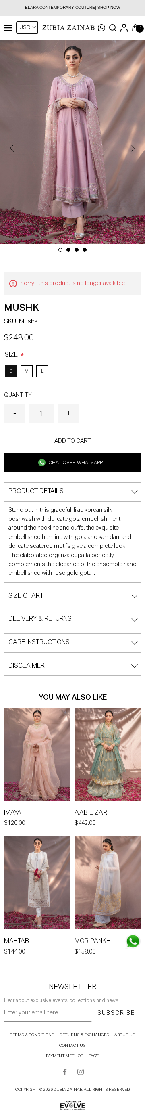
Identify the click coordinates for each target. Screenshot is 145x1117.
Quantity (18, 395)
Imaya (12, 813)
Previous (12, 148)
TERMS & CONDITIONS (32, 1035)
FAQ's (94, 1056)
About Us (124, 1035)
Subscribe (116, 1013)
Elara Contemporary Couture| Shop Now (72, 7)
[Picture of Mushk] (72, 142)
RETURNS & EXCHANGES (84, 1035)
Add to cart (72, 441)
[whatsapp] (133, 941)
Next (133, 148)
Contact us (72, 1046)
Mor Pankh (92, 941)
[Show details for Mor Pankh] (108, 884)
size (12, 355)
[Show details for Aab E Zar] (108, 756)
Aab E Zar (91, 813)
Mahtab (16, 941)
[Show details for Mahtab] (37, 884)
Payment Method (64, 1056)
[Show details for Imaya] (37, 756)
